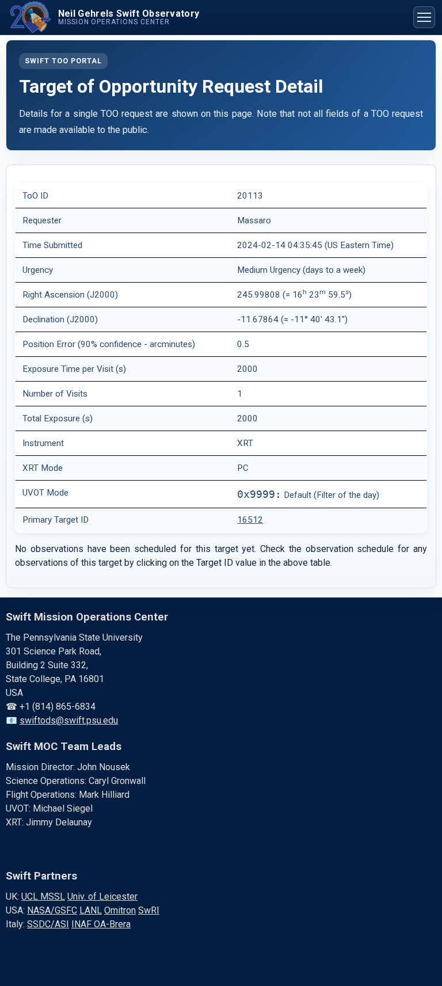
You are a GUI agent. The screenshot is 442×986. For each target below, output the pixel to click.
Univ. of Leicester (102, 896)
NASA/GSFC (52, 910)
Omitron (120, 910)
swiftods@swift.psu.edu (69, 720)
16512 (250, 520)
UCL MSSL (43, 896)
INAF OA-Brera (101, 924)
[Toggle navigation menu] (424, 17)
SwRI (148, 910)
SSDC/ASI (48, 924)
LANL (90, 910)
